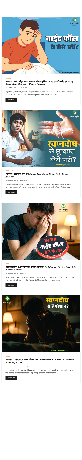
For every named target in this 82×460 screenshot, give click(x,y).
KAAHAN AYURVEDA (12, 87)
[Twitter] (56, 454)
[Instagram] (62, 448)
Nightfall (8, 78)
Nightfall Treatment (12, 170)
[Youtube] (56, 448)
